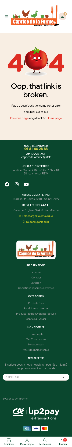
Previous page (19, 118)
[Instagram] (16, 184)
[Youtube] (26, 184)
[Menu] (8, 16)
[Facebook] (7, 184)
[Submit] (62, 377)
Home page (54, 118)
